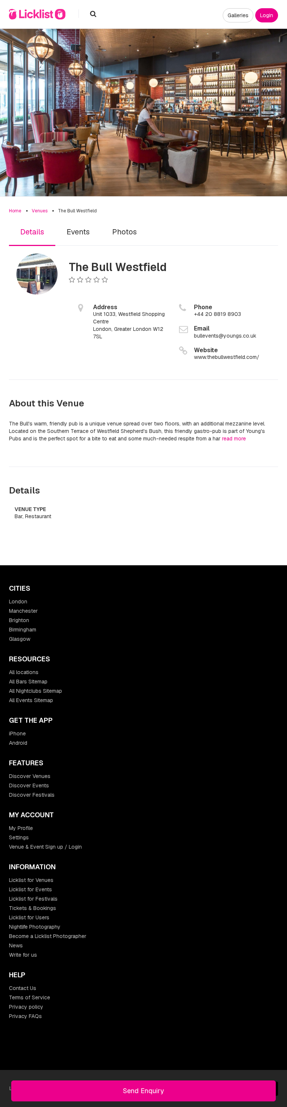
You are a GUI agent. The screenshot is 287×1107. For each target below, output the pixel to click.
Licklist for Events (30, 889)
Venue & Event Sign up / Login (45, 846)
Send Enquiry (143, 1090)
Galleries (238, 15)
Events (78, 232)
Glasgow (19, 639)
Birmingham (22, 629)
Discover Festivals (32, 794)
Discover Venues (29, 776)
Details (32, 232)
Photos (124, 232)
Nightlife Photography (35, 926)
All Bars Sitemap (28, 681)
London (18, 601)
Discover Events (29, 785)
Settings (19, 837)
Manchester (23, 611)
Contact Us (22, 988)
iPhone (17, 733)
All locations (23, 672)
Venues (39, 211)
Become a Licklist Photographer (47, 936)
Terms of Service (29, 997)
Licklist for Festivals (33, 898)
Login (266, 15)
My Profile (21, 828)
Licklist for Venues (31, 880)
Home (15, 211)
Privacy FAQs (25, 1016)
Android (18, 742)
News (16, 945)
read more (234, 438)
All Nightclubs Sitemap (35, 691)
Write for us (23, 954)
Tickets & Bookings (32, 908)
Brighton (19, 620)
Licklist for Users (29, 917)
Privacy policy (26, 1006)
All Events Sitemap (31, 700)
